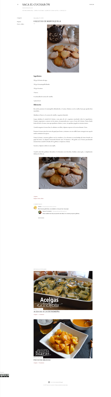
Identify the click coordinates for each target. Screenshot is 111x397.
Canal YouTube (39, 10)
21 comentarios (41, 314)
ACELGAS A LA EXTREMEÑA (47, 311)
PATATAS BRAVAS (42, 360)
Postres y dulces (20, 24)
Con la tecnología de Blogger (57, 382)
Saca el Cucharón (36, 4)
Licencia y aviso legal (52, 10)
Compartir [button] (19, 18)
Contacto (63, 10)
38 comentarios (41, 362)
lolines (39, 206)
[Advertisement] (63, 254)
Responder (41, 217)
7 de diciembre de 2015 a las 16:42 (59, 211)
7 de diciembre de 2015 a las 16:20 (49, 206)
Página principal (27, 10)
